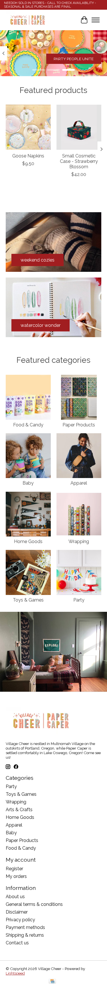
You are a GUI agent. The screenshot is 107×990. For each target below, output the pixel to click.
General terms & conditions (34, 904)
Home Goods (28, 541)
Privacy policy (20, 919)
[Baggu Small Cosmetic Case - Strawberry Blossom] (79, 127)
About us (15, 896)
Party (78, 600)
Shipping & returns (25, 935)
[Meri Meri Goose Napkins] (28, 127)
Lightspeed (15, 973)
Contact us (17, 943)
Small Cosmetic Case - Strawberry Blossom (79, 161)
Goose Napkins (28, 156)
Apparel (78, 483)
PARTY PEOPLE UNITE (74, 58)
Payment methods (25, 927)
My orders (16, 876)
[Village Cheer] (27, 20)
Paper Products (78, 425)
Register (14, 868)
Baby (28, 483)
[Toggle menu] (95, 20)
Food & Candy (28, 425)
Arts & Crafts (19, 809)
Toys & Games (28, 600)
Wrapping (78, 541)
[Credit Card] (52, 981)
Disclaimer (17, 912)
